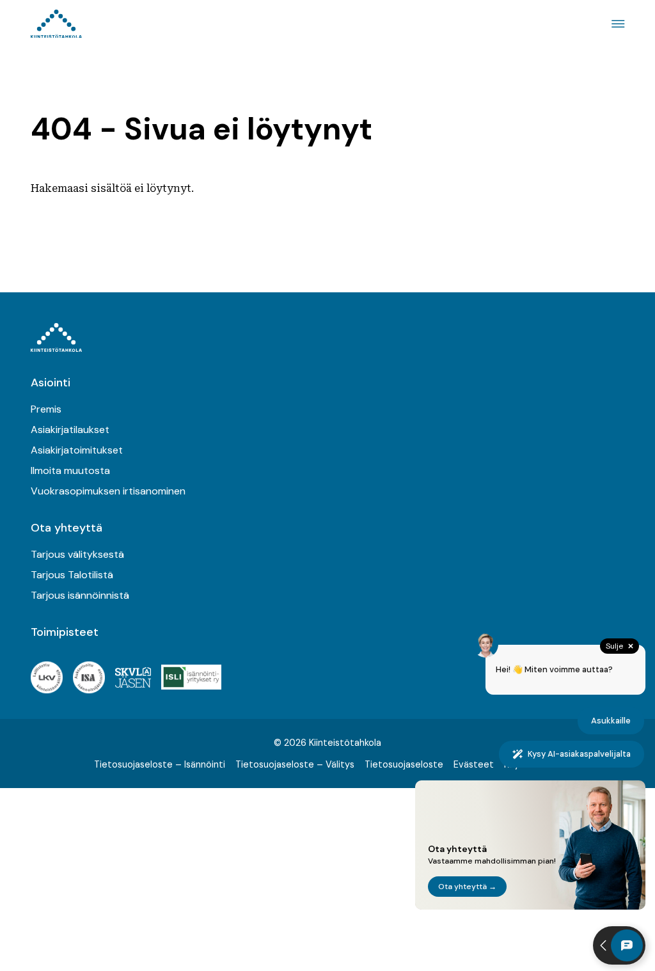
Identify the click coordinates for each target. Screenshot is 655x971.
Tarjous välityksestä (77, 554)
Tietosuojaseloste (404, 764)
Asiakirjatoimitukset (77, 450)
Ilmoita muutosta (70, 470)
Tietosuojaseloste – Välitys (294, 764)
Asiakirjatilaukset (70, 429)
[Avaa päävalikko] (616, 24)
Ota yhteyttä (66, 527)
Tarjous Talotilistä (72, 574)
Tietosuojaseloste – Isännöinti (159, 764)
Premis (46, 409)
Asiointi (50, 382)
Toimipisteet (65, 632)
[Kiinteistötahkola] (56, 24)
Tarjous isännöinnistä (80, 595)
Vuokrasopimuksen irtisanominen (108, 491)
